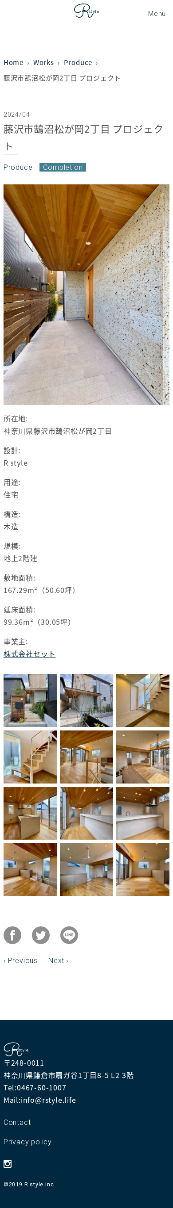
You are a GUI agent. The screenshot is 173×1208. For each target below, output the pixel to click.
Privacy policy (28, 1142)
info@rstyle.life (48, 1099)
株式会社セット (30, 653)
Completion (63, 167)
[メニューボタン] (157, 13)
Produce (18, 167)
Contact (17, 1122)
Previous (23, 960)
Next (56, 960)
